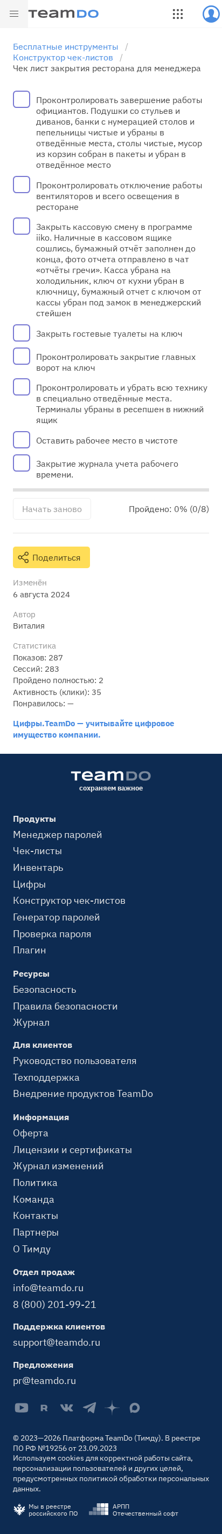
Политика (35, 1182)
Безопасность (44, 989)
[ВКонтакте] (66, 1407)
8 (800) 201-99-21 (54, 1304)
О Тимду (32, 1248)
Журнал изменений (58, 1165)
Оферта (30, 1132)
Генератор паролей (56, 916)
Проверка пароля (52, 933)
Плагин (29, 949)
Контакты (35, 1215)
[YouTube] (21, 1407)
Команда (33, 1198)
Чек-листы (37, 850)
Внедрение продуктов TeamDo (83, 1093)
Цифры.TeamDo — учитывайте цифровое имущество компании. (93, 729)
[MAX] (134, 1407)
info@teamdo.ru (48, 1287)
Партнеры (36, 1231)
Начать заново (52, 508)
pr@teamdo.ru (44, 1380)
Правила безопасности (65, 1005)
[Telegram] (89, 1407)
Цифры (29, 883)
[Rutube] (44, 1407)
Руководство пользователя (75, 1060)
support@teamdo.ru (56, 1341)
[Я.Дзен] (112, 1407)
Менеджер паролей (57, 834)
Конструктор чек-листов (69, 900)
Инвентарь (38, 867)
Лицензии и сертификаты (72, 1149)
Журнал (31, 1021)
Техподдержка (46, 1077)
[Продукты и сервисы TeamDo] (178, 14)
